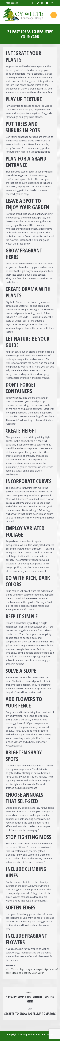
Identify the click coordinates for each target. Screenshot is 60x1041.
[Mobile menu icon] (53, 15)
